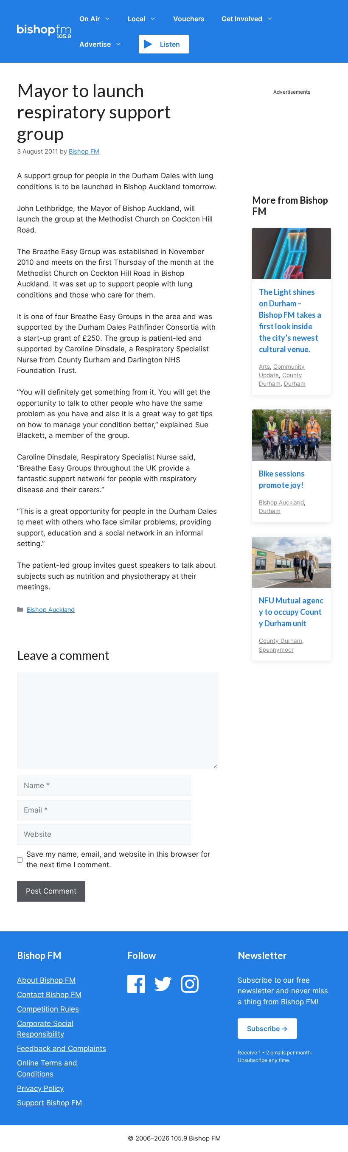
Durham (295, 383)
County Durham (280, 640)
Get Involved (242, 18)
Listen (170, 44)
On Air (89, 18)
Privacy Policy (40, 1088)
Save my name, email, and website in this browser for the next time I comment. (118, 859)
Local (136, 18)
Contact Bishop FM (49, 994)
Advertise (95, 44)
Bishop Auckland (51, 609)
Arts (264, 366)
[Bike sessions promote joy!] (291, 455)
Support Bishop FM (49, 1103)
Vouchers (189, 18)
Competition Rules (48, 1009)
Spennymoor (276, 649)
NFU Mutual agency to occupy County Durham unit (291, 612)
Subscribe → (267, 1028)
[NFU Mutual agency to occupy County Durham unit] (291, 582)
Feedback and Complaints (61, 1048)
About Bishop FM (46, 980)
